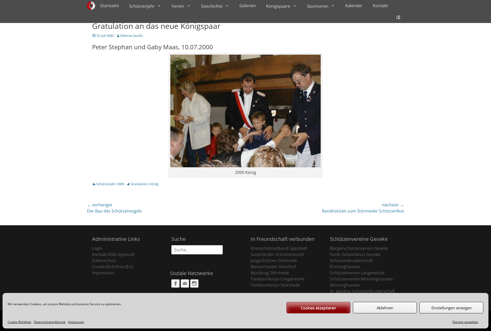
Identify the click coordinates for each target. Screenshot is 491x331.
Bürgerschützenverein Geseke (359, 248)
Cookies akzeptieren (318, 307)
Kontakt (380, 5)
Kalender (354, 5)
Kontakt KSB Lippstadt (113, 254)
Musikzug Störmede (270, 273)
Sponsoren (317, 6)
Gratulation (139, 184)
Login (97, 248)
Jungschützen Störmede (274, 260)
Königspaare (278, 6)
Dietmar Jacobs (131, 35)
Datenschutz (104, 260)
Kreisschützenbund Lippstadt (279, 248)
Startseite (109, 5)
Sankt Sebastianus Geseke (355, 254)
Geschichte (211, 6)
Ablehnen (385, 307)
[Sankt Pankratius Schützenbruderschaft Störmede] (91, 5)
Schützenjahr (142, 6)
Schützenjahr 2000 (110, 184)
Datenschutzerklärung (49, 322)
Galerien (247, 5)
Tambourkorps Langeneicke (277, 279)
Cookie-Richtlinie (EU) (112, 266)
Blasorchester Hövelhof (273, 266)
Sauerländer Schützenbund (277, 254)
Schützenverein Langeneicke (357, 273)
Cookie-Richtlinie (19, 322)
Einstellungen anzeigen (451, 307)
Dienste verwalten (465, 322)
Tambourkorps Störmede (275, 285)
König (154, 184)
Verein (178, 6)
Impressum (76, 322)
